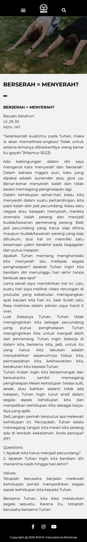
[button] (23, 10)
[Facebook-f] (33, 526)
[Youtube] (54, 526)
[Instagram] (43, 526)
